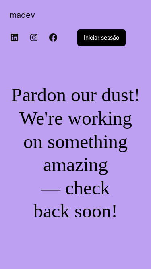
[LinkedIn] (14, 37)
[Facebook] (53, 37)
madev (22, 15)
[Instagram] (34, 37)
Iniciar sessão (101, 37)
